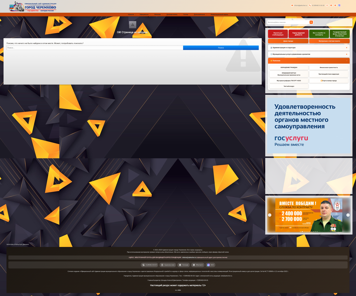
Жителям (157, 14)
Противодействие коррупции (329, 74)
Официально (144, 14)
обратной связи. (223, 252)
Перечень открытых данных (17, 244)
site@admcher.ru (226, 276)
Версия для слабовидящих (278, 34)
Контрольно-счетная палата (329, 41)
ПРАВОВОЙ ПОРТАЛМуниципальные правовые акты (289, 74)
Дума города (288, 41)
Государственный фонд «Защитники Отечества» (340, 34)
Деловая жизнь (172, 14)
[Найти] (311, 22)
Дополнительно (199, 14)
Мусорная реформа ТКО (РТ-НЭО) (289, 81)
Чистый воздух (289, 86)
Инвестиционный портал (219, 14)
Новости (131, 14)
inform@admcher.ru (300, 5)
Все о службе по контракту (319, 34)
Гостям (185, 14)
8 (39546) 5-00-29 (318, 5)
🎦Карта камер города (329, 81)
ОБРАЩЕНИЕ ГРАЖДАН (289, 67)
